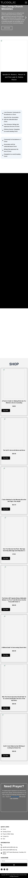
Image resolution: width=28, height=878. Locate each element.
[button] (2, 17)
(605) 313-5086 (15, 796)
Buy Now (5, 410)
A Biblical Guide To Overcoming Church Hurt (14, 647)
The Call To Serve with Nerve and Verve (14, 450)
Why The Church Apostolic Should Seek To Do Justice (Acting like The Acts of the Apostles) (14, 698)
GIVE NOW (7, 28)
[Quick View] (18, 410)
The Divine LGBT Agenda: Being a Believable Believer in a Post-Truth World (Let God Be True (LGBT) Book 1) (14, 599)
